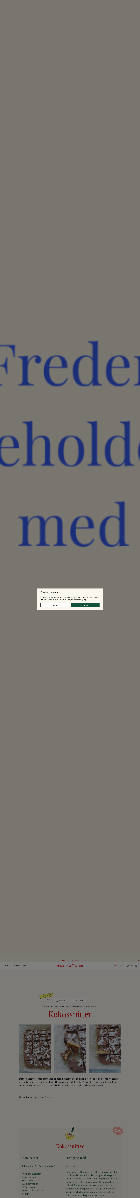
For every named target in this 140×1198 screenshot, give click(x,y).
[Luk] (99, 592)
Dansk (55, 605)
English (85, 605)
